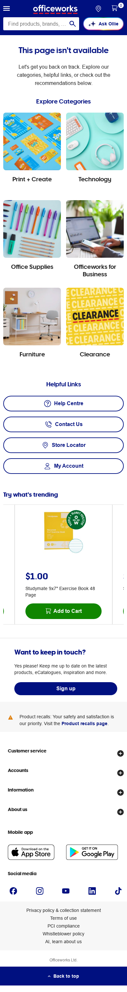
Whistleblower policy (63, 933)
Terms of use (63, 918)
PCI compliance (64, 926)
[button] (6, 9)
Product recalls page (84, 723)
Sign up (66, 688)
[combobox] (41, 23)
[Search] (72, 23)
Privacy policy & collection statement (63, 910)
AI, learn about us (63, 941)
